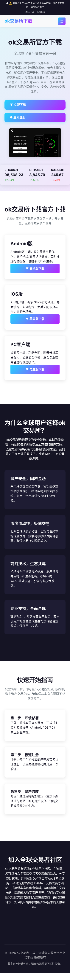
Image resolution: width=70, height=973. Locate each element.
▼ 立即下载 (18, 104)
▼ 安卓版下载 (35, 268)
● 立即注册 (17, 117)
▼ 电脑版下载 (35, 369)
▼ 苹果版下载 (35, 319)
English (41, 11)
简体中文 (29, 11)
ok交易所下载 (18, 21)
